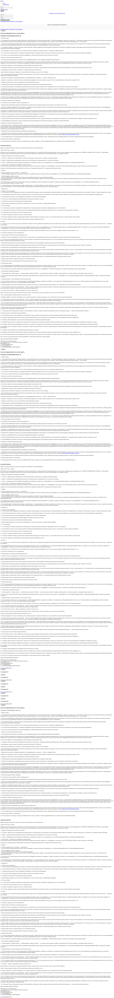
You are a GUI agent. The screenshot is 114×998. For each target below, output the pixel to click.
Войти (2, 10)
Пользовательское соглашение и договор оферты (11, 21)
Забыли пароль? (4, 9)
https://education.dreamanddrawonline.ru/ (70, 134)
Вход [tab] (4, 3)
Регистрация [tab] (6, 4)
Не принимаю (4, 668)
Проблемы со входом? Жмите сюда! (57, 13)
